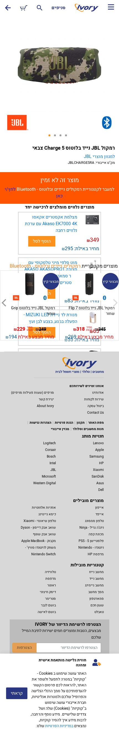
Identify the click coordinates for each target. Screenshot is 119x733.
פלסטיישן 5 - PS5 (91, 540)
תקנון (81, 422)
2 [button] (57, 137)
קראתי (17, 693)
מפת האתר (96, 422)
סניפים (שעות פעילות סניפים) (32, 392)
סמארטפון (96, 598)
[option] (59, 64)
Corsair (50, 449)
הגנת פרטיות (64, 422)
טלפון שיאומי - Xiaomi (40, 520)
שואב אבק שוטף (44, 534)
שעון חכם (97, 605)
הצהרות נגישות (40, 422)
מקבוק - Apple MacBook (38, 540)
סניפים (58, 7)
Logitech (49, 443)
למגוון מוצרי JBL (99, 156)
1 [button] (51, 137)
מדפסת (50, 578)
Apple (99, 449)
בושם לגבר (48, 605)
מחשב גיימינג (94, 585)
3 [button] (62, 137)
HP (101, 463)
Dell (101, 489)
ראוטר (51, 585)
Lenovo (98, 443)
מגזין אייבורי (60, 428)
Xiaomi (98, 469)
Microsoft (49, 476)
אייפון (99, 507)
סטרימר (50, 598)
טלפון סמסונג (94, 520)
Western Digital (44, 483)
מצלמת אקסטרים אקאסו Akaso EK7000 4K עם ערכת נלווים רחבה (51, 224)
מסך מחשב (96, 591)
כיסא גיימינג (47, 514)
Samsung (96, 456)
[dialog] (59, 693)
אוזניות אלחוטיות (44, 507)
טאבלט (99, 611)
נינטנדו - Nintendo (91, 547)
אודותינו (98, 392)
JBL (53, 469)
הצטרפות (24, 648)
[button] (3, 302)
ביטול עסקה (95, 405)
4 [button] (68, 137)
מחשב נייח (96, 571)
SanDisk (98, 476)
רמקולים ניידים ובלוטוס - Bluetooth (45, 266)
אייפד (99, 514)
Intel (53, 463)
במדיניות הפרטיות (59, 726)
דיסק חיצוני (48, 591)
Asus (100, 483)
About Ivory (45, 405)
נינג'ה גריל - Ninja (91, 527)
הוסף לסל (42, 241)
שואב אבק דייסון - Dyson (38, 527)
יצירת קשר (46, 399)
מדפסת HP (96, 554)
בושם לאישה (47, 611)
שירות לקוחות (94, 399)
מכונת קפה (96, 534)
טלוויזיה (50, 571)
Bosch (51, 456)
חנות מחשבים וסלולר (88, 428)
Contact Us (95, 412)
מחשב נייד (96, 578)
